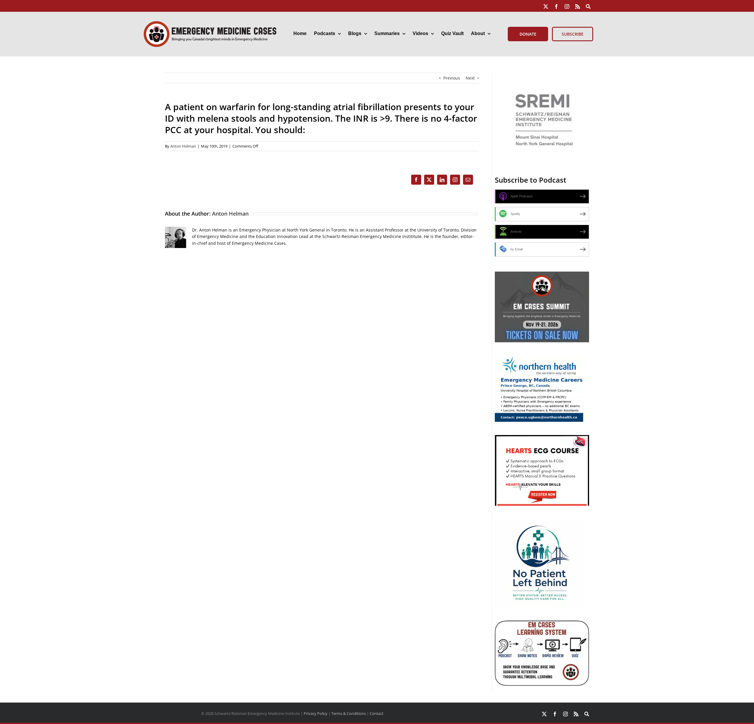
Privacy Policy (316, 713)
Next (470, 78)
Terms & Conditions (348, 713)
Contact (376, 713)
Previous (451, 78)
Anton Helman (183, 146)
